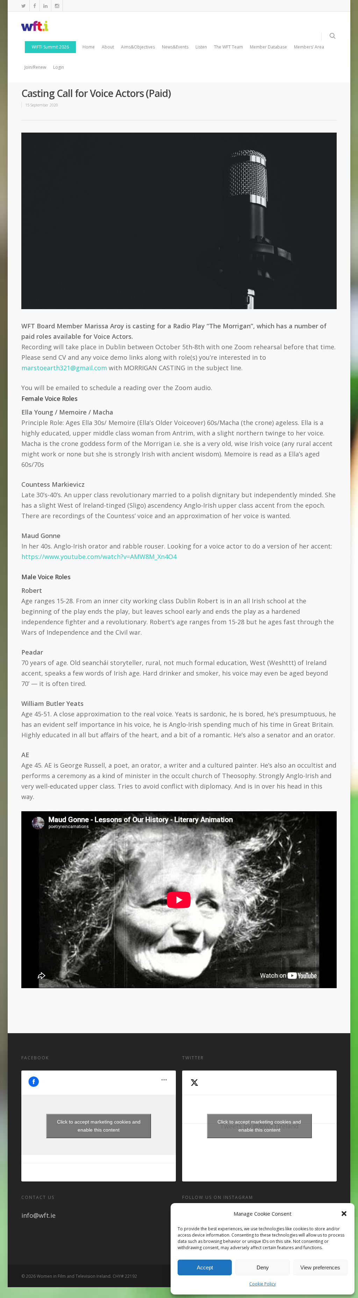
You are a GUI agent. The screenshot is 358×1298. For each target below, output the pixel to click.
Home (89, 47)
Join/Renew (35, 67)
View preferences (320, 1267)
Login (58, 67)
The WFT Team (228, 47)
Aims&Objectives (138, 47)
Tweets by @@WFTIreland (259, 1126)
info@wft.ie (38, 1215)
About (108, 47)
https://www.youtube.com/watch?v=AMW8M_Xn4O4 (99, 556)
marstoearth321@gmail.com (64, 368)
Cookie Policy (262, 1284)
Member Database (268, 47)
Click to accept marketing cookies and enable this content (99, 1126)
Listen (201, 47)
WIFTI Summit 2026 (50, 47)
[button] (344, 1213)
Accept (205, 1267)
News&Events (175, 47)
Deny (263, 1267)
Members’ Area (309, 47)
